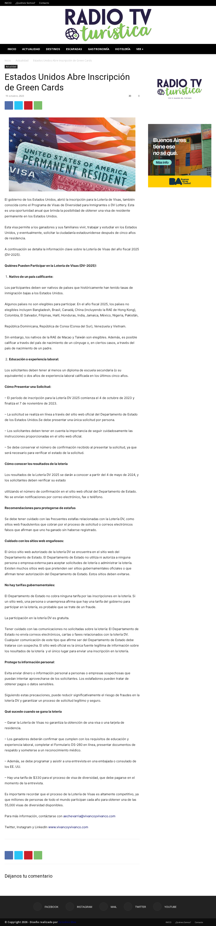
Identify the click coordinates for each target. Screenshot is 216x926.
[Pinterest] (28, 105)
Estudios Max (67, 922)
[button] (206, 49)
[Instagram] (187, 3)
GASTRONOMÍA (98, 49)
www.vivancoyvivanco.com (68, 827)
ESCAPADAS (74, 49)
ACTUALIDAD (31, 49)
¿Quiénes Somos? (25, 2)
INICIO (8, 2)
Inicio (8, 60)
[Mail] (194, 3)
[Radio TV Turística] (108, 25)
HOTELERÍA (122, 49)
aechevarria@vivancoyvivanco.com (89, 816)
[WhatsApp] (38, 105)
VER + (139, 49)
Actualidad (22, 60)
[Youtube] (208, 3)
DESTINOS (53, 49)
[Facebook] (180, 3)
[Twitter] (201, 3)
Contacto (44, 2)
